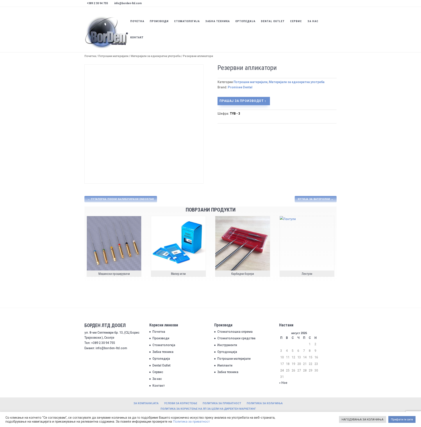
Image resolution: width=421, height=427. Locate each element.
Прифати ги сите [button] (402, 419)
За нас (312, 21)
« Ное (283, 382)
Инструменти (227, 345)
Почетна (137, 21)
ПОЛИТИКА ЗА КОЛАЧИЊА (265, 403)
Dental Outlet (273, 21)
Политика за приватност (191, 421)
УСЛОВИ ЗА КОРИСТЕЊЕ (180, 403)
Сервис (296, 21)
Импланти (224, 365)
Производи (159, 21)
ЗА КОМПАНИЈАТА (146, 403)
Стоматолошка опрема (235, 331)
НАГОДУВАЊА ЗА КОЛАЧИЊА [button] (363, 419)
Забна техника (217, 21)
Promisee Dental (240, 87)
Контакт (137, 37)
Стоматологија (187, 21)
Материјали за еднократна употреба (155, 56)
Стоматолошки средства (236, 338)
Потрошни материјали (113, 56)
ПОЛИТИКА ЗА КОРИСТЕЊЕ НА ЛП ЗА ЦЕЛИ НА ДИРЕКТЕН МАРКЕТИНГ (208, 408)
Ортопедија (245, 21)
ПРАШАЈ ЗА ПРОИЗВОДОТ (241, 101)
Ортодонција (227, 352)
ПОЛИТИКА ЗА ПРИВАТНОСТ (222, 403)
